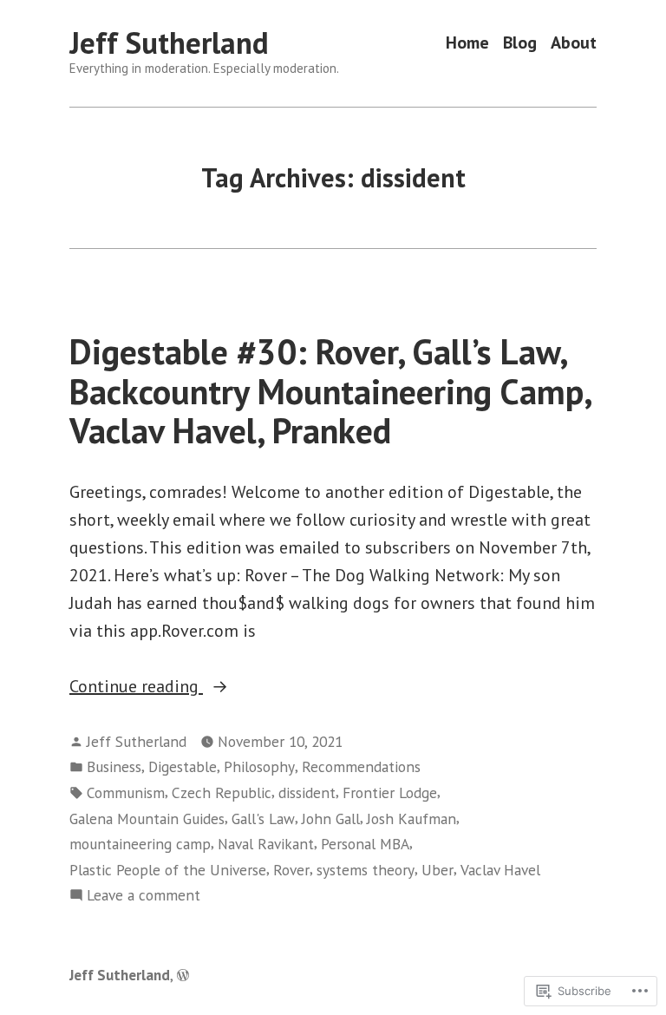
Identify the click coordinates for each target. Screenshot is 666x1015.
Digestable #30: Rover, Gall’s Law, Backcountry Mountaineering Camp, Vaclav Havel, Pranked (330, 391)
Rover (291, 870)
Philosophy (259, 766)
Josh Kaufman (411, 818)
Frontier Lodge (390, 792)
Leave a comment (143, 895)
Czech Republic (221, 792)
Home (467, 42)
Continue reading (136, 687)
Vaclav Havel (500, 870)
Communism (126, 792)
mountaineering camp (140, 844)
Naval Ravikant (266, 844)
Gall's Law (263, 818)
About (574, 42)
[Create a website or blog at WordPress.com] (183, 975)
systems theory (366, 870)
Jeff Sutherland (169, 42)
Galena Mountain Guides (147, 818)
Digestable (182, 766)
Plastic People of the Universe (167, 870)
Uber (437, 870)
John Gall (331, 818)
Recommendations (361, 766)
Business (114, 766)
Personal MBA (365, 844)
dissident (307, 792)
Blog (520, 42)
